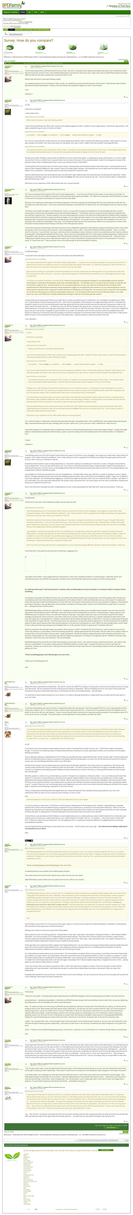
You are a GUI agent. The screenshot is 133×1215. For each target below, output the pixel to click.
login (18, 19)
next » (126, 59)
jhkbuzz (7, 1087)
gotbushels (8, 100)
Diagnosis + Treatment (11, 12)
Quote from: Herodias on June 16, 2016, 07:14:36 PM (34, 1091)
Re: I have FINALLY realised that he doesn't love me (47, 100)
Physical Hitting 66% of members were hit (70, 53)
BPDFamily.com (8, 57)
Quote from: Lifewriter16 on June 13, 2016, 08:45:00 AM (34, 116)
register (23, 19)
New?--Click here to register (41, 29)
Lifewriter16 (9, 66)
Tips (29, 12)
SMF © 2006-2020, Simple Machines (71, 1209)
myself (7, 844)
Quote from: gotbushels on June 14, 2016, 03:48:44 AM (34, 329)
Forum (23, 12)
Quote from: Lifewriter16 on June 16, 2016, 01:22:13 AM (34, 848)
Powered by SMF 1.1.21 (60, 1209)
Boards (11, 29)
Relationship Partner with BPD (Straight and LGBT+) (25, 57)
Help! (6, 29)
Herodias (8, 1040)
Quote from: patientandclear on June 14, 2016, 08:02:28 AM (35, 259)
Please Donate (19, 29)
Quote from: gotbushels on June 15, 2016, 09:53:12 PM (34, 507)
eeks (6, 722)
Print (126, 61)
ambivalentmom (10, 682)
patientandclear (10, 189)
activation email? (17, 20)
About (42, 12)
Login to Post (28, 29)
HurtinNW (8, 886)
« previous (121, 59)
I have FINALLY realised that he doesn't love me (92, 57)
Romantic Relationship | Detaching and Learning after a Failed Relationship (57, 57)
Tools (35, 12)
